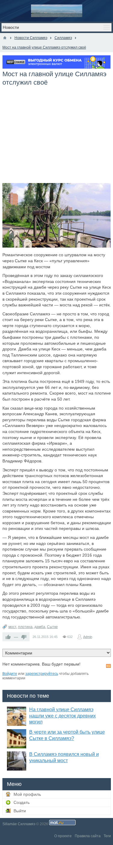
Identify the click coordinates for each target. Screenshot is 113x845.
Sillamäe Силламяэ (18, 824)
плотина (25, 627)
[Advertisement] (56, 138)
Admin (87, 637)
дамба (39, 627)
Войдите (9, 674)
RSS (108, 665)
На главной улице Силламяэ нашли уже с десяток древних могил (62, 716)
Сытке (52, 627)
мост (12, 627)
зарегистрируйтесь (41, 674)
